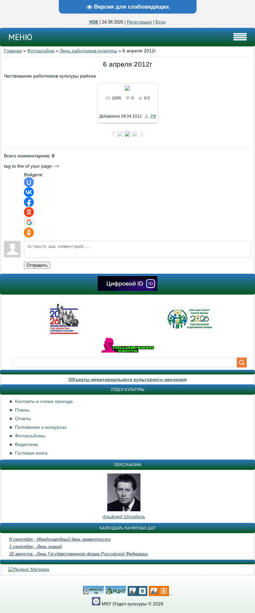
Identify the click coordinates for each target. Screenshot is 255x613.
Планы (22, 410)
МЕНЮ (20, 37)
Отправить (37, 265)
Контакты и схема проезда (44, 401)
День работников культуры (88, 50)
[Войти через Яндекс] (29, 212)
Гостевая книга (31, 453)
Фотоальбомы (30, 435)
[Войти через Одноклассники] (29, 233)
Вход (160, 22)
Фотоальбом (40, 50)
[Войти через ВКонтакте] (29, 192)
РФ (153, 116)
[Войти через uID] (29, 182)
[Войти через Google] (29, 222)
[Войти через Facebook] (29, 202)
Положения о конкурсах (41, 427)
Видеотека (26, 444)
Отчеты (23, 418)
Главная (13, 50)
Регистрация (139, 22)
